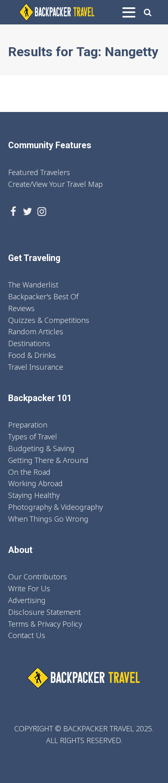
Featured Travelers (39, 172)
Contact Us (26, 635)
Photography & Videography (55, 507)
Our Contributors (37, 576)
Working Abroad (35, 483)
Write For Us (29, 588)
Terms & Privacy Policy (45, 624)
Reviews (21, 308)
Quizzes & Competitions (48, 320)
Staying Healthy (34, 495)
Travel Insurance (35, 367)
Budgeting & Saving (41, 448)
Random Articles (35, 331)
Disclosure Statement (44, 612)
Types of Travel (32, 436)
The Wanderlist (33, 285)
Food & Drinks (32, 355)
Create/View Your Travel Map (55, 184)
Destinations (29, 343)
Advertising (27, 600)
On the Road (29, 472)
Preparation (27, 425)
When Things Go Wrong (48, 519)
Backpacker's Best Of (43, 296)
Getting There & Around (48, 460)
